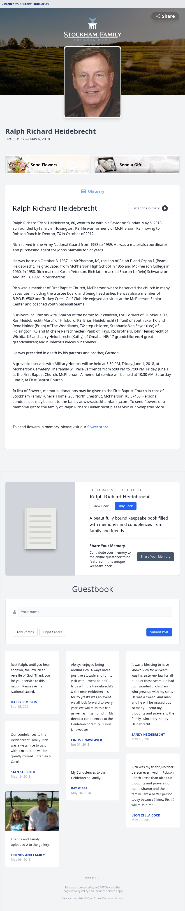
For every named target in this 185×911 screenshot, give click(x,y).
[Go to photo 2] (34, 828)
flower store (97, 426)
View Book (101, 506)
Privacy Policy (79, 891)
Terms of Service (104, 891)
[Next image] (54, 811)
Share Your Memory (155, 556)
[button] (32, 811)
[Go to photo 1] (31, 828)
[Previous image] (10, 811)
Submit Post (159, 632)
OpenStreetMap (97, 898)
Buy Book (126, 506)
